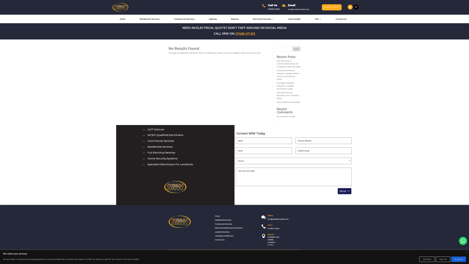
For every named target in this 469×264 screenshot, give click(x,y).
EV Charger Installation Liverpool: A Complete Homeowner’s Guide (285, 86)
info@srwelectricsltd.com (298, 9)
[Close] (466, 252)
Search (296, 49)
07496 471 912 (245, 33)
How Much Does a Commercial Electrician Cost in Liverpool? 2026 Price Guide (288, 64)
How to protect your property (288, 102)
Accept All (458, 259)
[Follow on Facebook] (356, 7)
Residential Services (150, 19)
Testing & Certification (224, 236)
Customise (427, 259)
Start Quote (332, 7)
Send (343, 191)
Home (122, 19)
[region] (234, 257)
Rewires (235, 19)
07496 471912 (274, 9)
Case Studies (294, 19)
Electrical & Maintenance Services (228, 228)
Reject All (443, 259)
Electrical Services (262, 19)
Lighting (213, 19)
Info (317, 19)
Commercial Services (184, 19)
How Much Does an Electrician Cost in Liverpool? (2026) (288, 95)
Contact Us (341, 19)
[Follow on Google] (350, 7)
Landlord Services (222, 232)
